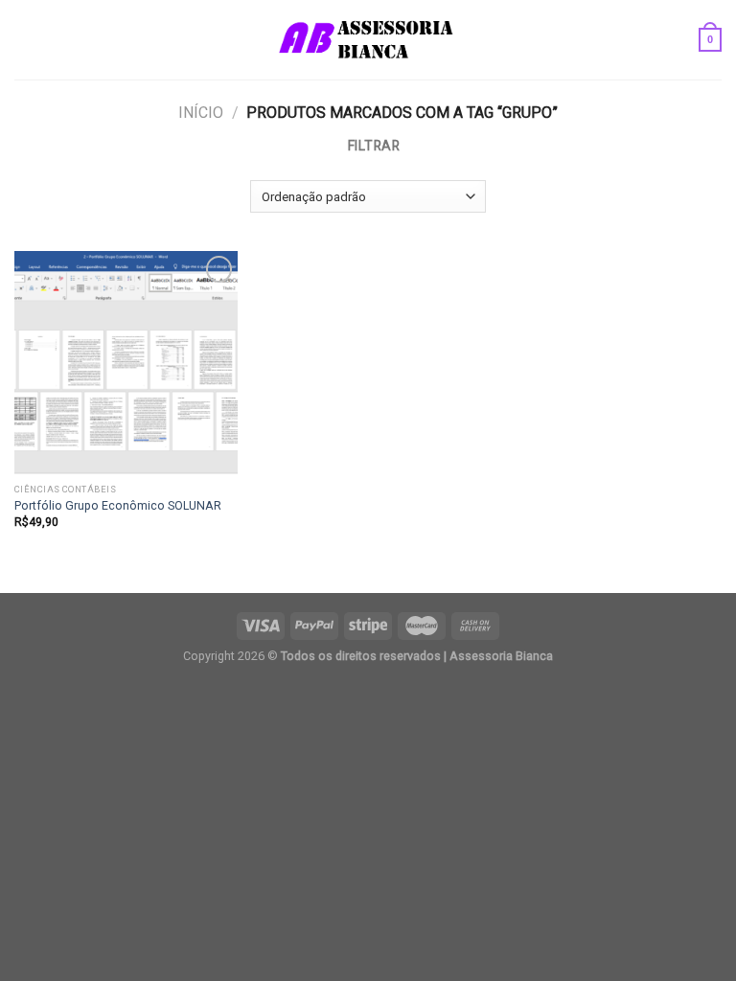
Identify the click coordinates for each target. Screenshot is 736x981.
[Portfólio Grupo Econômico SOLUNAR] (126, 362)
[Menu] (24, 39)
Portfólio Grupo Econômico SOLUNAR (117, 505)
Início (200, 112)
